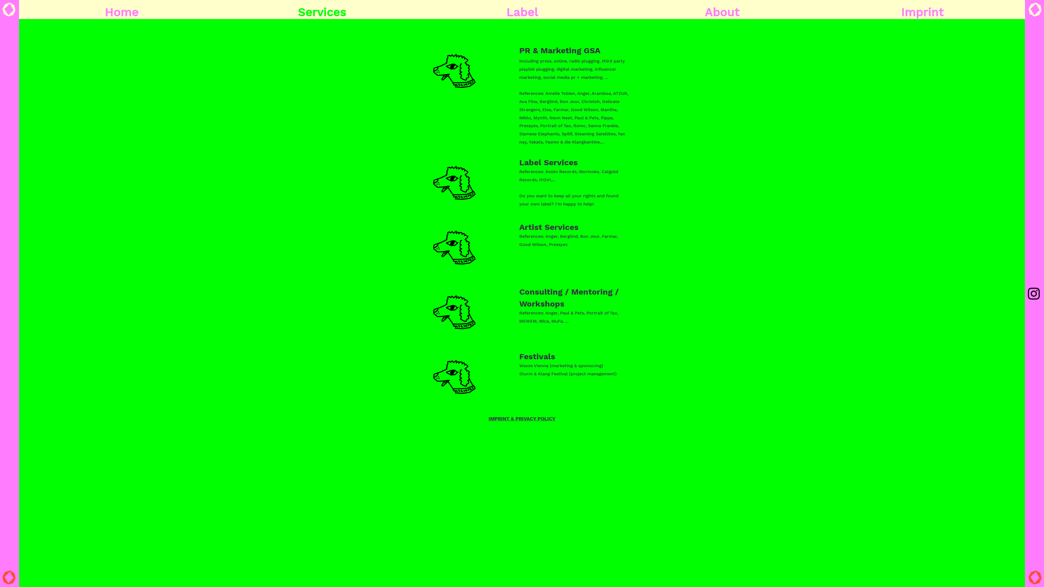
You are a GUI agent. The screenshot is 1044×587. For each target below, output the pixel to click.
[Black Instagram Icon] (1034, 294)
